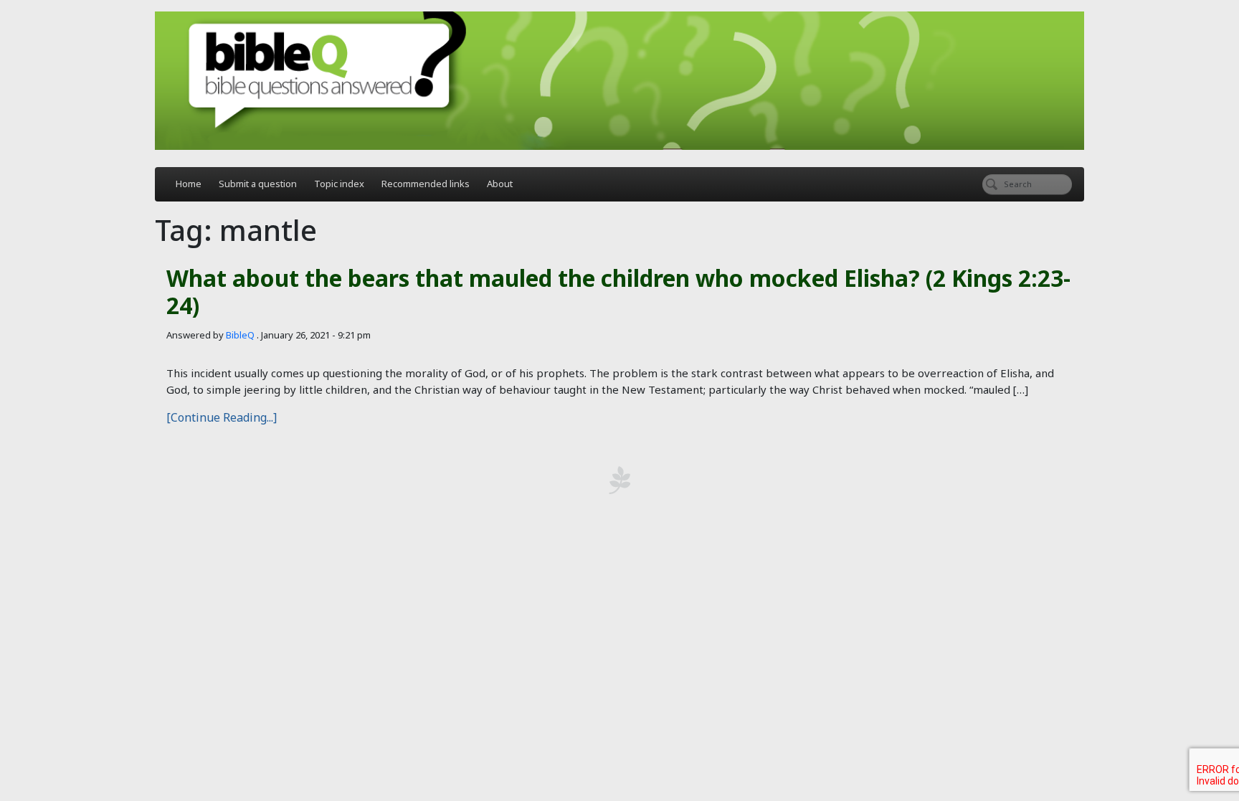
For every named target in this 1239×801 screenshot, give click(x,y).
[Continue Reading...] (221, 417)
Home (188, 183)
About (500, 183)
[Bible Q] (619, 80)
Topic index (339, 183)
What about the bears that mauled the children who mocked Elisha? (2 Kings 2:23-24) (618, 291)
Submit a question (258, 183)
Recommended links (425, 183)
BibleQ (240, 334)
